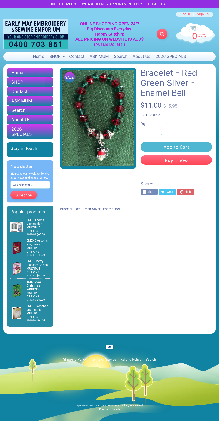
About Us (141, 56)
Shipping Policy (75, 359)
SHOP (57, 57)
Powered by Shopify (109, 409)
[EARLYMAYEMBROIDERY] (35, 34)
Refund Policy (130, 359)
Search (120, 56)
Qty (143, 124)
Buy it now (176, 160)
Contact (76, 56)
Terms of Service (103, 359)
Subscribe (24, 195)
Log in (185, 14)
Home (38, 56)
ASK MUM (99, 56)
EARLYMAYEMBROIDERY (108, 405)
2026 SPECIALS (170, 56)
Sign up (203, 14)
